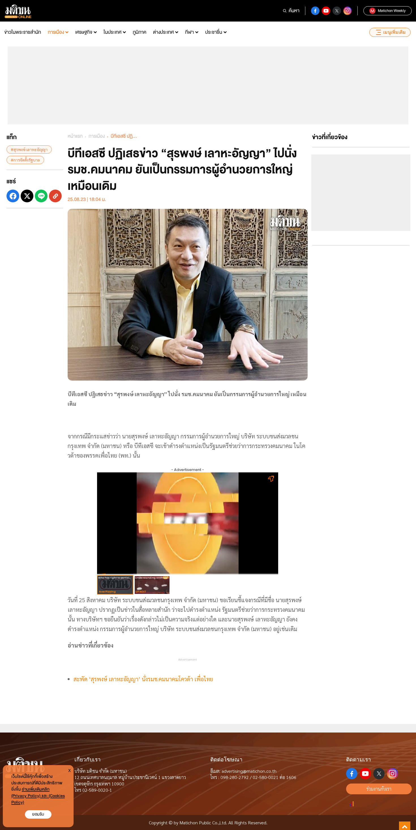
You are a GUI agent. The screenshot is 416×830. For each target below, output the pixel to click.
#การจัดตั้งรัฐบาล (25, 159)
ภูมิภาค (139, 32)
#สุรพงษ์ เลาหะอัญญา (29, 149)
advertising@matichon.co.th (249, 771)
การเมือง (56, 32)
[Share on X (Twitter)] (27, 196)
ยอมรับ (38, 814)
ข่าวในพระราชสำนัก (22, 32)
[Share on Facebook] (13, 196)
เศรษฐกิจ (83, 32)
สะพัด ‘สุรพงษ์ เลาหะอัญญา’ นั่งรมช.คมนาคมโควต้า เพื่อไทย (143, 679)
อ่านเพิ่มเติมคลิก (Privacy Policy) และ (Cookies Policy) (38, 796)
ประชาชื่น (213, 32)
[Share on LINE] (41, 196)
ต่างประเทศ (163, 32)
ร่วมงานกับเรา (378, 789)
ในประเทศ (112, 32)
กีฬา (189, 32)
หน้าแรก (75, 136)
